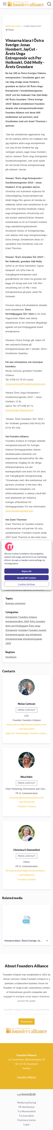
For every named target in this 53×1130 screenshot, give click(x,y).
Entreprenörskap (13, 638)
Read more (26, 1021)
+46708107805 (26, 728)
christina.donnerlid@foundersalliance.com (26, 870)
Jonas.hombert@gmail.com (19, 410)
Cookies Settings (26, 584)
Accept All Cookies (26, 577)
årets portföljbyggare (16, 625)
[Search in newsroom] (49, 4)
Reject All (26, 571)
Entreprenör (11, 617)
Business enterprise (15, 603)
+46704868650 (26, 875)
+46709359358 (26, 801)
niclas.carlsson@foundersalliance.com (25, 383)
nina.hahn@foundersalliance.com (26, 797)
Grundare (23, 630)
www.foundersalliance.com (19, 510)
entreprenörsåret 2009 (17, 621)
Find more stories (26, 1120)
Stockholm (10, 656)
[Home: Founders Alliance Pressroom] (26, 4)
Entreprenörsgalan (15, 634)
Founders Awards (37, 630)
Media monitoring (26, 1102)
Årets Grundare (37, 621)
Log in (26, 1124)
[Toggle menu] (5, 4)
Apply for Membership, (17, 733)
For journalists (26, 1115)
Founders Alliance (27, 617)
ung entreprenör (33, 634)
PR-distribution (26, 1106)
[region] (26, 565)
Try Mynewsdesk (26, 1111)
